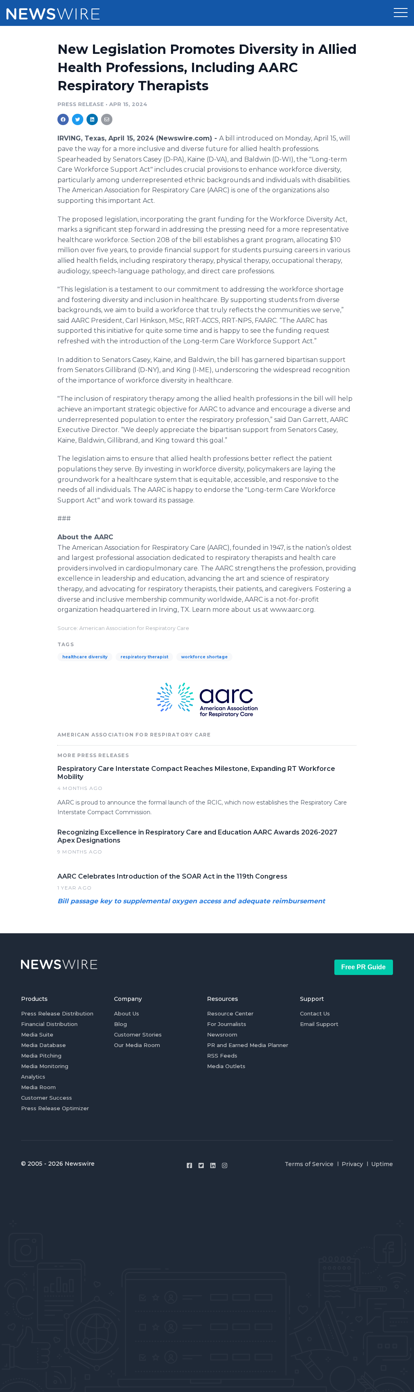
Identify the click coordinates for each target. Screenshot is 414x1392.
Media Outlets (226, 1066)
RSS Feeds (222, 1055)
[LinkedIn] (212, 1165)
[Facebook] (189, 1165)
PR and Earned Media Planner (247, 1045)
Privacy (352, 1164)
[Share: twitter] (77, 119)
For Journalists (226, 1024)
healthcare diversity (85, 657)
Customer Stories (138, 1034)
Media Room (38, 1087)
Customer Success (46, 1097)
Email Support (319, 1024)
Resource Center (230, 1013)
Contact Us (315, 1013)
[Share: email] (106, 119)
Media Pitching (41, 1055)
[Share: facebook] (63, 119)
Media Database (43, 1045)
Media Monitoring (44, 1066)
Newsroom (222, 1034)
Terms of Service (309, 1164)
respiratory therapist (144, 657)
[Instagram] (224, 1165)
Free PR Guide (363, 967)
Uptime (382, 1164)
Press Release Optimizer (55, 1108)
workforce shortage (204, 657)
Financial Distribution (49, 1024)
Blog (120, 1024)
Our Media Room (137, 1045)
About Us (126, 1013)
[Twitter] (201, 1165)
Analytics (33, 1076)
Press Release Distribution (57, 1013)
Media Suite (37, 1034)
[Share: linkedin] (92, 119)
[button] (401, 13)
